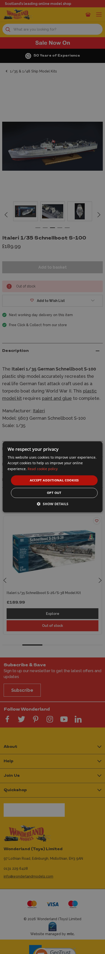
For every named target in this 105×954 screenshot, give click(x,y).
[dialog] (53, 476)
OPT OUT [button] (54, 493)
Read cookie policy (43, 468)
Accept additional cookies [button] (54, 480)
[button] (52, 504)
